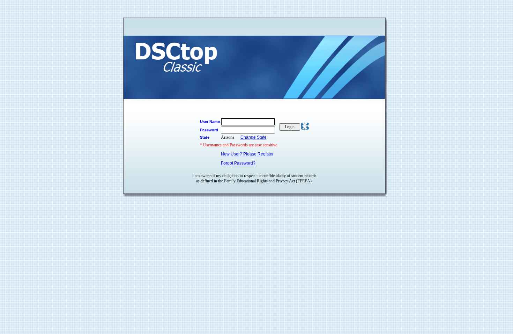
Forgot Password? (238, 163)
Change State (253, 137)
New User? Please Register (247, 154)
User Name (210, 121)
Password (209, 130)
